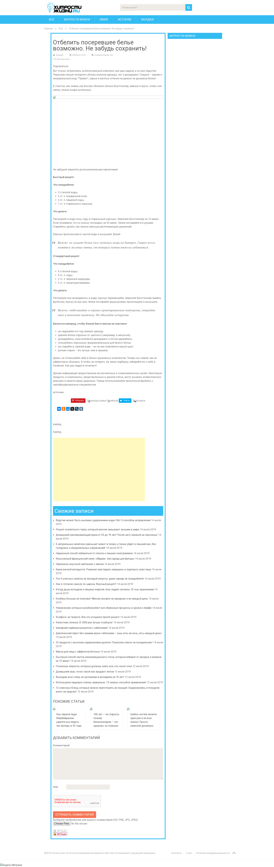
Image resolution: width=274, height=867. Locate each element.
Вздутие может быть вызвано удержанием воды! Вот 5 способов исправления (103, 520)
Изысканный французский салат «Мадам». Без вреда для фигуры (95, 558)
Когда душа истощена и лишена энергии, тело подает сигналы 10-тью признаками (105, 589)
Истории (124, 19)
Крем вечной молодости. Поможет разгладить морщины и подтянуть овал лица (103, 569)
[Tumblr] (81, 409)
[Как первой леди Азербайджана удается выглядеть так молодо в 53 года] (69, 709)
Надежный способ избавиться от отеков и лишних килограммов (94, 553)
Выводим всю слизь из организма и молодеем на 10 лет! (90, 677)
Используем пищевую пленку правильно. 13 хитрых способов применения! (101, 682)
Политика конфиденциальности (213, 853)
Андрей (59, 55)
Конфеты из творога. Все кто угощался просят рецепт (88, 617)
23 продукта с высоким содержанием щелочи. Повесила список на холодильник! (104, 642)
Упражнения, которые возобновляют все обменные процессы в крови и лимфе (104, 607)
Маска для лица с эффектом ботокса (78, 651)
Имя (55, 786)
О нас (189, 853)
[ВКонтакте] (59, 409)
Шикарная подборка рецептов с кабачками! (82, 627)
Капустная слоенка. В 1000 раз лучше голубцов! (84, 622)
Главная (48, 28)
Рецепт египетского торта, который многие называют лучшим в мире (97, 529)
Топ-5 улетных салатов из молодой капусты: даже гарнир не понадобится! (100, 578)
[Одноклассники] (63, 409)
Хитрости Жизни (77, 19)
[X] (72, 409)
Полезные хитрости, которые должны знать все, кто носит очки (94, 666)
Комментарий (61, 745)
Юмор (104, 19)
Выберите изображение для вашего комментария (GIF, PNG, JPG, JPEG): (95, 819)
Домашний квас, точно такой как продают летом (85, 671)
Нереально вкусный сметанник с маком (80, 564)
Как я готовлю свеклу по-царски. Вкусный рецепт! (86, 584)
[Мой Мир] (68, 409)
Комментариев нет (104, 55)
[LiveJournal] (77, 409)
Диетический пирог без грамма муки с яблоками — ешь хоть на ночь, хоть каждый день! (109, 633)
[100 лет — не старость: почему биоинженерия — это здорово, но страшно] (106, 709)
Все (51, 19)
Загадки (147, 19)
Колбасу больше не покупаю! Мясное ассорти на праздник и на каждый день (102, 598)
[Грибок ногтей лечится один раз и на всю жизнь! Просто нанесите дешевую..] (143, 709)
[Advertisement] (99, 469)
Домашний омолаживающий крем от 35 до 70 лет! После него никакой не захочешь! (107, 534)
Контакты (176, 853)
